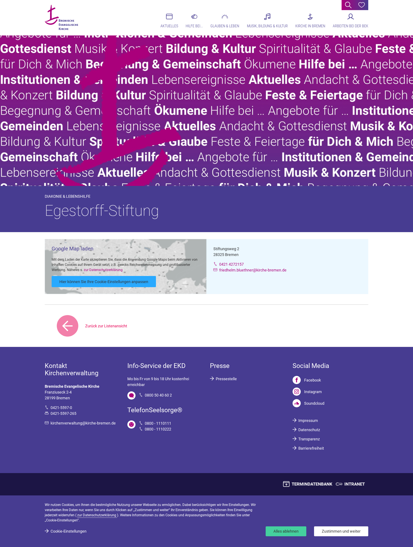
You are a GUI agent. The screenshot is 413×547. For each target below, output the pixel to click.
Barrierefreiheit (311, 448)
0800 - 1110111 (158, 423)
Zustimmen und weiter (341, 531)
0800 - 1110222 (158, 429)
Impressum (308, 420)
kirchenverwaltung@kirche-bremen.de (83, 423)
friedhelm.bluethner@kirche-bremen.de (253, 270)
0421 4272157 (231, 264)
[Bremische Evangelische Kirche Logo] (61, 17)
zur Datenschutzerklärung (103, 270)
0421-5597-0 (61, 407)
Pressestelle (226, 379)
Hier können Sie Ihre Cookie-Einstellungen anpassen (103, 281)
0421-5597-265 (63, 413)
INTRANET (354, 484)
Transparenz (309, 439)
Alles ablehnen (286, 531)
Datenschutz (309, 429)
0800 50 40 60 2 (158, 395)
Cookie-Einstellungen (68, 531)
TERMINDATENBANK (312, 484)
